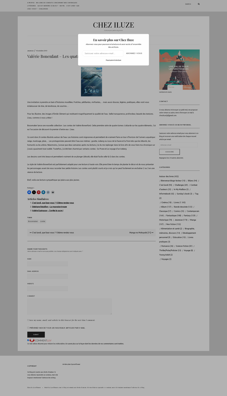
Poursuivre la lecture (113, 60)
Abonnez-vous (134, 53)
